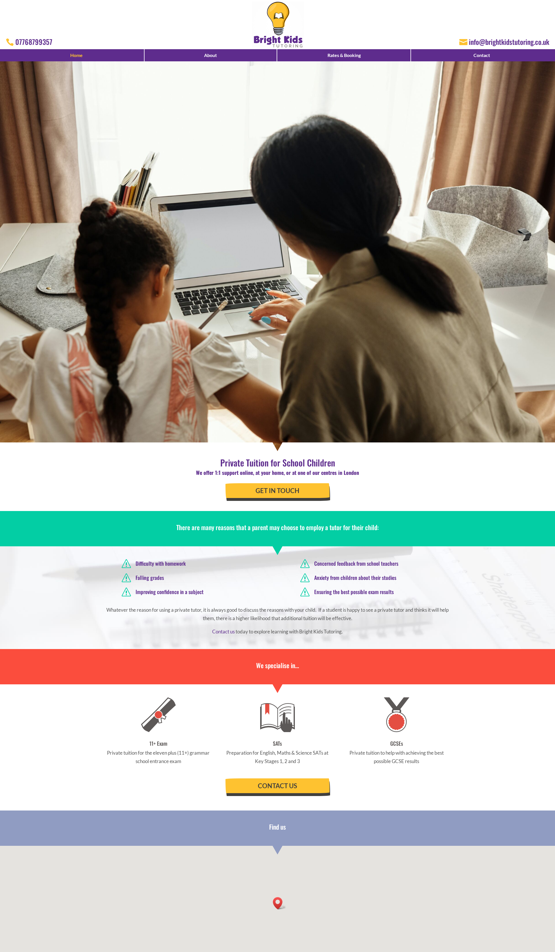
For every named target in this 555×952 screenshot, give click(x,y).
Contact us (223, 631)
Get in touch (277, 491)
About (210, 55)
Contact (481, 55)
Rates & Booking (344, 55)
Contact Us (277, 786)
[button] (279, 903)
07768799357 (33, 42)
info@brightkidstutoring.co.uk (509, 42)
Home (76, 55)
